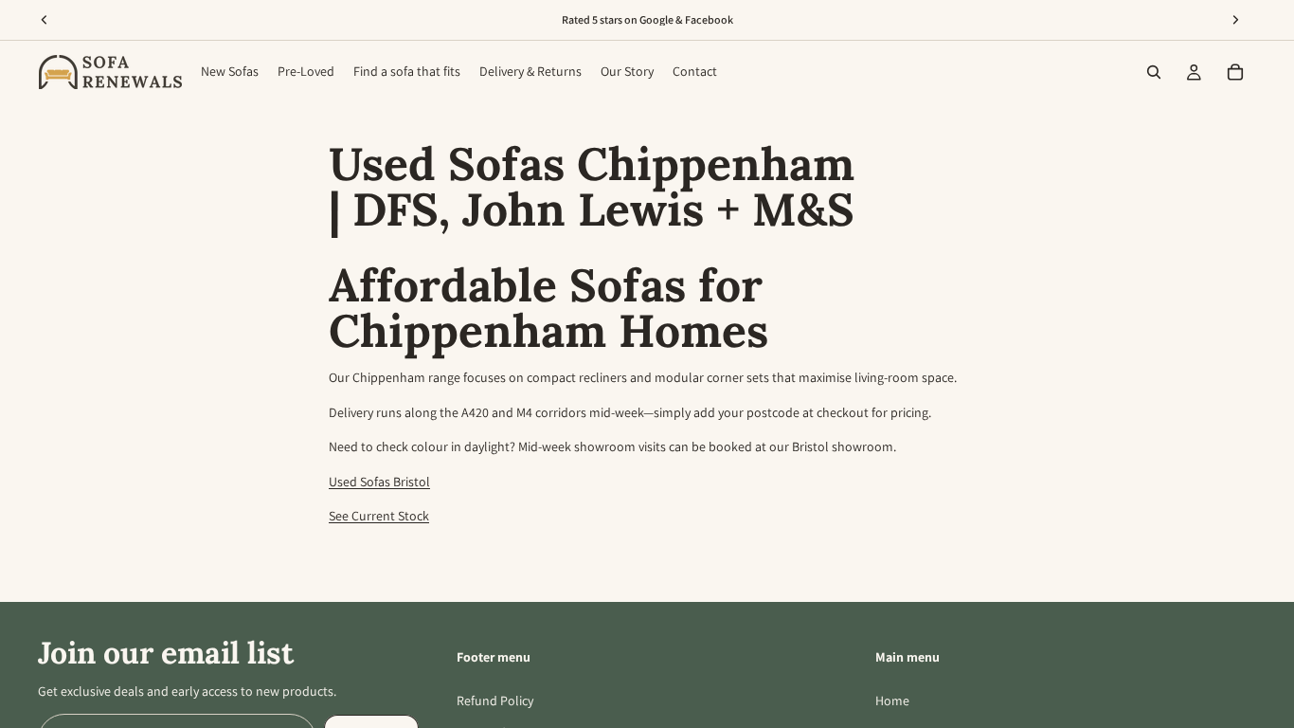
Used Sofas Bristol (379, 481)
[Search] (1154, 72)
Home (892, 700)
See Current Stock (379, 515)
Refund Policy (495, 700)
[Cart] (1235, 72)
